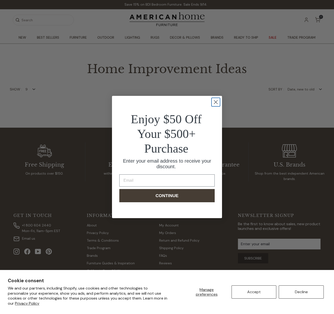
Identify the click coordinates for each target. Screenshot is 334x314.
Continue (167, 195)
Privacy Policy (27, 303)
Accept (254, 291)
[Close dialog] (216, 102)
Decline (301, 291)
